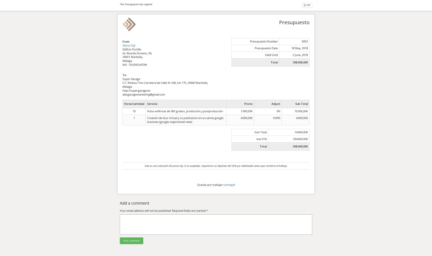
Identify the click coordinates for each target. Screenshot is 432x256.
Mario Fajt (129, 45)
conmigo (228, 185)
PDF (308, 5)
